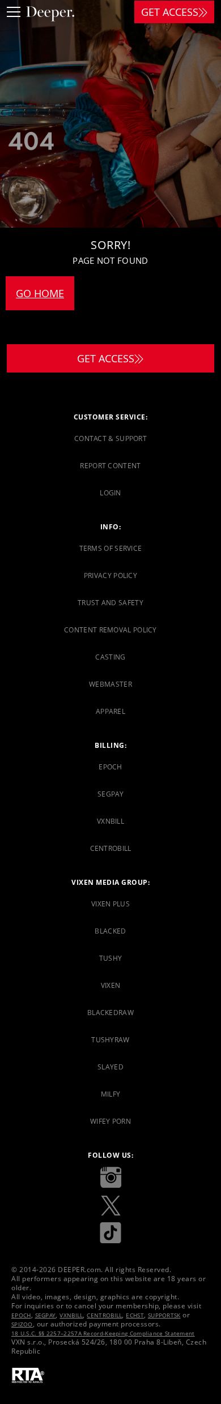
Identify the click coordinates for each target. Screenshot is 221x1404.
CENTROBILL (104, 1315)
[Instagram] (110, 1177)
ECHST (135, 1315)
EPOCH (21, 1315)
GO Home (40, 293)
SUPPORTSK (164, 1315)
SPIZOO (22, 1324)
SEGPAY (45, 1315)
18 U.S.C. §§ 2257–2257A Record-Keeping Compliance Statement (103, 1333)
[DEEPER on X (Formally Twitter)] (110, 1206)
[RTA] (28, 1375)
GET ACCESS (169, 12)
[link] (110, 438)
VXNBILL (71, 1315)
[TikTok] (110, 1233)
